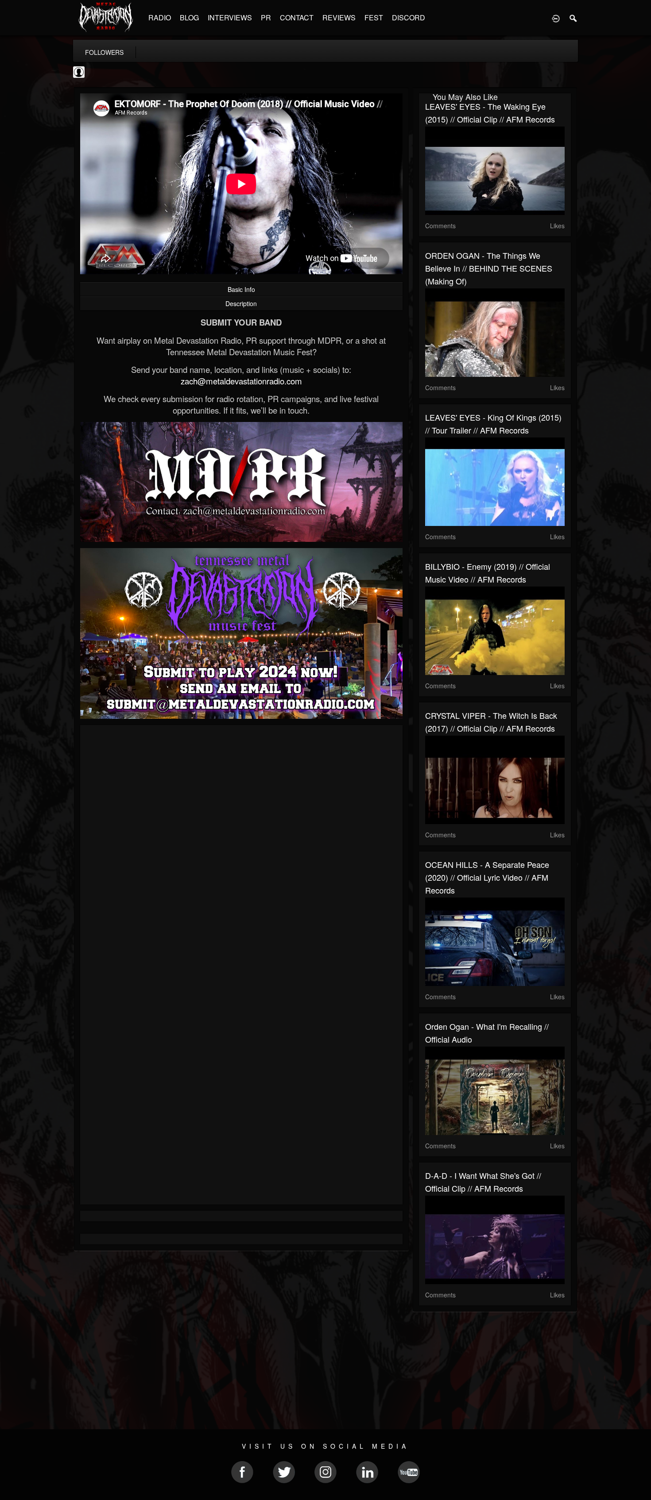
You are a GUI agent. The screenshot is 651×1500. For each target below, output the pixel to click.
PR (266, 17)
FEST (373, 17)
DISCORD (408, 17)
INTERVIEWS (230, 17)
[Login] (555, 17)
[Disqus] (241, 849)
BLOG (189, 17)
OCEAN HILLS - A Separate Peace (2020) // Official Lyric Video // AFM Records (487, 877)
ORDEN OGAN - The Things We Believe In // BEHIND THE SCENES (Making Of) (488, 268)
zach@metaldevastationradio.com (241, 381)
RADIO (159, 17)
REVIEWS (339, 17)
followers (104, 52)
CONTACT (297, 17)
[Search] (573, 17)
